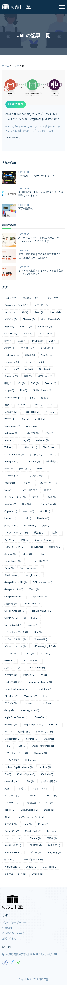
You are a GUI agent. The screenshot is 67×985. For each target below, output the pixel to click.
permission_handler (40, 682)
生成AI (45, 511)
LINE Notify (11, 653)
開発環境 (28, 504)
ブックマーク (38, 475)
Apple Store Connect (16, 717)
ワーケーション (34, 362)
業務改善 (10, 412)
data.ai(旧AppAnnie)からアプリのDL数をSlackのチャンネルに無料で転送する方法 (32, 116)
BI (7, 817)
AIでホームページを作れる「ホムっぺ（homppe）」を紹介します (38, 239)
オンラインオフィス (16, 632)
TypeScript (45, 333)
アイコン (10, 703)
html (38, 632)
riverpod (55, 312)
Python (43, 554)
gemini (33, 625)
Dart (52, 340)
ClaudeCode (48, 504)
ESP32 (52, 795)
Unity (25, 440)
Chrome (35, 838)
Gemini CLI (11, 831)
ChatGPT (10, 333)
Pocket (9, 483)
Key (46, 696)
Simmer (31, 739)
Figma (9, 326)
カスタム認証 (48, 781)
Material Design (13, 397)
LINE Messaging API (44, 646)
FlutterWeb (11, 355)
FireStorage (49, 703)
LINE (29, 653)
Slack (27, 333)
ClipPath (47, 774)
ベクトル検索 (29, 490)
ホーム (5, 65)
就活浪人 (40, 532)
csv (49, 802)
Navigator (40, 753)
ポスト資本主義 (50, 319)
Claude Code (33, 831)
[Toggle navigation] (62, 7)
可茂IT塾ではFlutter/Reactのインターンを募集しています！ (41, 194)
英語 (8, 788)
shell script (33, 461)
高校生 (52, 838)
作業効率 (29, 674)
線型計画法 (45, 376)
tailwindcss (11, 362)
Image (9, 390)
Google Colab (31, 603)
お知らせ (47, 347)
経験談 (30, 355)
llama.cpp (10, 518)
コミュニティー (30, 660)
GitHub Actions (42, 390)
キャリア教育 (12, 845)
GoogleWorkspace (30, 568)
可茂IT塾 (41, 305)
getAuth (9, 859)
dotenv (27, 554)
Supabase (11, 376)
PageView (36, 547)
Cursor (23, 404)
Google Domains (14, 596)
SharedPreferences (42, 746)
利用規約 (7, 927)
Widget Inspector (33, 724)
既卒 (56, 532)
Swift (51, 497)
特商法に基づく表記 (13, 933)
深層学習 (10, 603)
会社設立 (33, 802)
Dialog (49, 810)
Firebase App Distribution (18, 767)
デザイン (10, 319)
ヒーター (10, 674)
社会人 (50, 412)
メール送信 (11, 760)
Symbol (37, 873)
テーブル (25, 468)
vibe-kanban (33, 426)
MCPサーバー (48, 483)
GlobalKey (11, 696)
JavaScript (45, 326)
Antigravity (54, 852)
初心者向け (30, 298)
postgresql (11, 525)
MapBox (10, 504)
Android (9, 440)
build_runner (37, 667)
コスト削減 (50, 866)
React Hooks (31, 412)
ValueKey (30, 696)
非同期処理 (34, 845)
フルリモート (28, 447)
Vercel (34, 589)
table (8, 468)
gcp (45, 525)
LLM (27, 518)
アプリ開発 (28, 347)
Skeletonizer (12, 739)
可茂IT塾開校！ (26, 208)
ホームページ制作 (37, 561)
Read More (11, 137)
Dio (7, 774)
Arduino (35, 795)
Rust (21, 746)
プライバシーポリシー (14, 922)
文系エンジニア (13, 667)
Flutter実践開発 (13, 682)
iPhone (43, 824)
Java (52, 454)
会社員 (46, 397)
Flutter (10, 298)
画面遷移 (55, 547)
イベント (51, 298)
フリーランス (12, 802)
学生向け (36, 454)
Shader (48, 739)
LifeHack (53, 831)
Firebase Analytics (41, 611)
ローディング (44, 731)
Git (21, 383)
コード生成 (31, 618)
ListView (43, 518)
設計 (28, 376)
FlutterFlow (32, 760)
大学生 (9, 419)
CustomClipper (26, 774)
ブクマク (27, 483)
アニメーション (13, 795)
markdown (45, 689)
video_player (12, 781)
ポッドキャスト (41, 788)
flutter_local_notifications (18, 689)
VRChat (54, 724)
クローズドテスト (32, 859)
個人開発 (32, 433)
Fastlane (45, 767)
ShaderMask (12, 575)
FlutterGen (41, 717)
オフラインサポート (16, 753)
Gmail (9, 568)
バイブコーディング (16, 532)
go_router (29, 703)
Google (40, 419)
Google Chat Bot (14, 611)
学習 (22, 788)
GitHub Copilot (13, 625)
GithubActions (29, 810)
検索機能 (24, 731)
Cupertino (10, 511)
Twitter (9, 447)
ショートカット (13, 838)
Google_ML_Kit (13, 589)
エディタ (10, 824)
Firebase (29, 319)
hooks (41, 468)
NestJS (46, 355)
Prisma (37, 340)
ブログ (15, 65)
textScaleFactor (14, 454)
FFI (7, 746)
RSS (25, 419)
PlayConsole (12, 866)
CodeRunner (12, 426)
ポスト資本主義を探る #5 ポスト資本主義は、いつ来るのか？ (40, 272)
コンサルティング (15, 873)
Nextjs (9, 312)
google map (33, 575)
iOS (51, 404)
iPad (24, 539)
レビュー (34, 852)
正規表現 (52, 461)
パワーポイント (13, 475)
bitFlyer (9, 660)
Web (29, 369)
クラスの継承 (40, 639)
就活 (22, 340)
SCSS (36, 497)
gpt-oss (28, 511)
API (8, 731)
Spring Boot (11, 461)
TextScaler (50, 447)
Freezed (50, 383)
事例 (8, 383)
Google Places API (15, 582)
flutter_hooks (12, 561)
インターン (11, 369)
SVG (49, 433)
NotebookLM (12, 433)
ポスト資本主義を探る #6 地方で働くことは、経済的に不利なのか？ (40, 256)
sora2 (27, 824)
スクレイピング (13, 547)
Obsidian (45, 369)
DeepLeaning (38, 596)
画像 (8, 404)
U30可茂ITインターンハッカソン (36, 175)
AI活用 (9, 347)
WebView (42, 440)
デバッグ (10, 724)
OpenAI (9, 490)
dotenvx (10, 554)
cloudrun (30, 525)
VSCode (26, 326)
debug (9, 710)
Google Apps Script (16, 305)
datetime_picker (29, 710)
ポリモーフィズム (15, 646)
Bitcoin (45, 653)
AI (24, 312)
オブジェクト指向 (15, 639)
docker (9, 810)
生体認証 (54, 845)
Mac (38, 404)
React (38, 312)
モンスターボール (15, 497)
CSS (35, 383)
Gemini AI (11, 618)
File (23, 390)
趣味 (48, 490)
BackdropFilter (13, 852)
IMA (30, 781)
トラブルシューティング (30, 817)
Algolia (31, 866)
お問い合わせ (9, 938)
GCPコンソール (42, 582)
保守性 (9, 539)
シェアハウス (43, 539)
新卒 (8, 340)
